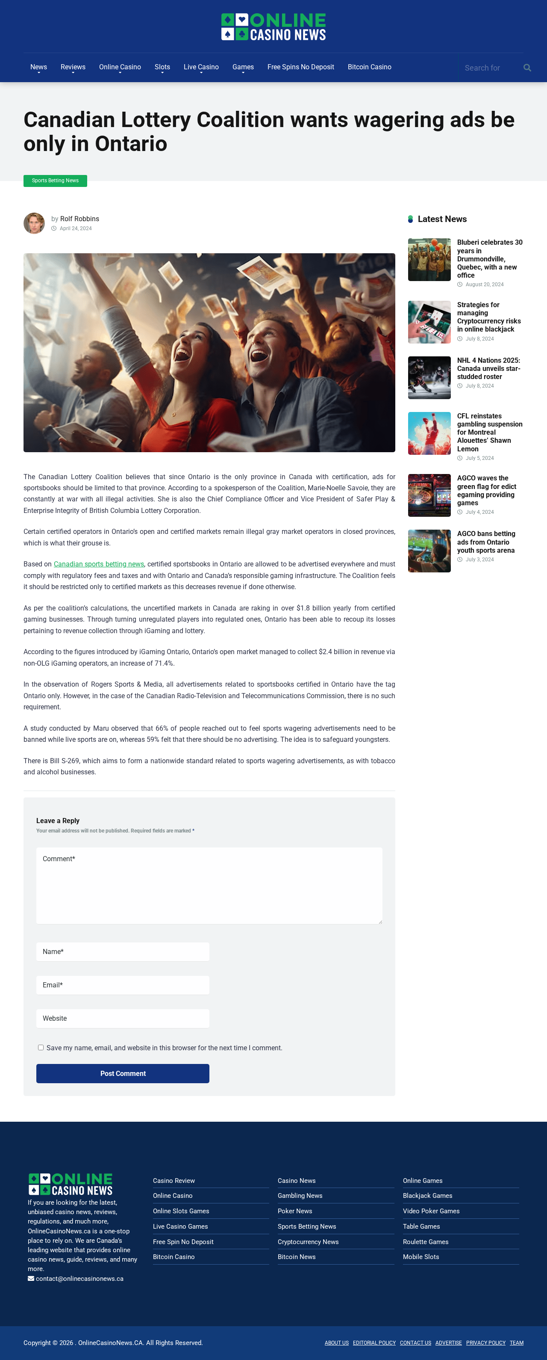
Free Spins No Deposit (301, 67)
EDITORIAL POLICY (374, 1343)
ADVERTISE (448, 1343)
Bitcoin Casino (369, 67)
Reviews (73, 67)
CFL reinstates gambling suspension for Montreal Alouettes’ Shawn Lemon (490, 432)
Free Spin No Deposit (183, 1242)
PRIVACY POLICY (486, 1343)
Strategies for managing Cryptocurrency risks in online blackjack (489, 317)
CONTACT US (415, 1343)
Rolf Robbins (79, 219)
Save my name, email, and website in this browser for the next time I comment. (164, 1048)
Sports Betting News (55, 181)
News (38, 67)
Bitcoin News (297, 1257)
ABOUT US (337, 1343)
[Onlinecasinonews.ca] (273, 27)
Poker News (295, 1211)
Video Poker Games (431, 1211)
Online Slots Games (181, 1211)
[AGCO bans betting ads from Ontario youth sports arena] (429, 570)
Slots (162, 67)
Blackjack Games (428, 1196)
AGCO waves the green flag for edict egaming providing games (486, 490)
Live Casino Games (180, 1226)
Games (243, 67)
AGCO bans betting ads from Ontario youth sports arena (486, 542)
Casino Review (174, 1181)
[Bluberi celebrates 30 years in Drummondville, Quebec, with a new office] (429, 279)
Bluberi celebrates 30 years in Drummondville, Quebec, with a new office (490, 258)
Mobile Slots (421, 1257)
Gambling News (300, 1196)
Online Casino (120, 67)
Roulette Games (426, 1242)
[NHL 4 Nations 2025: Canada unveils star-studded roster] (429, 397)
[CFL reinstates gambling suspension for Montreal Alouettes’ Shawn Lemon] (429, 452)
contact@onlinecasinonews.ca (80, 1279)
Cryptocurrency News (308, 1242)
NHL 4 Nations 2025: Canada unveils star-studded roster (489, 368)
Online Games (423, 1181)
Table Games (421, 1226)
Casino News (297, 1181)
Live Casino (201, 67)
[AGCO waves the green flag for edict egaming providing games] (429, 514)
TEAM (516, 1343)
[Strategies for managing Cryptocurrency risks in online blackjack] (429, 341)
